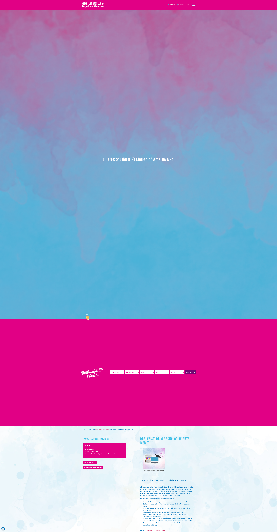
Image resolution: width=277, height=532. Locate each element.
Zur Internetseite (89, 462)
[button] (3, 529)
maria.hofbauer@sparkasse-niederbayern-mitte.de (103, 454)
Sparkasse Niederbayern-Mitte (98, 438)
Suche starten (190, 372)
